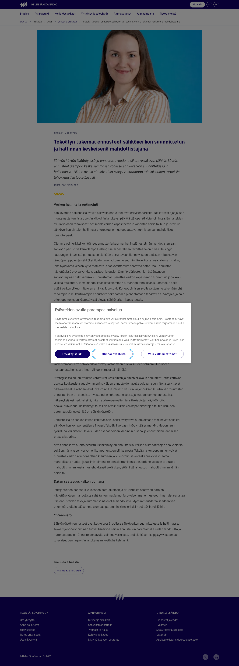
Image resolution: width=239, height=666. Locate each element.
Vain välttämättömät (162, 354)
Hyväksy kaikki (72, 354)
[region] (121, 333)
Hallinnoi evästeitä (113, 354)
